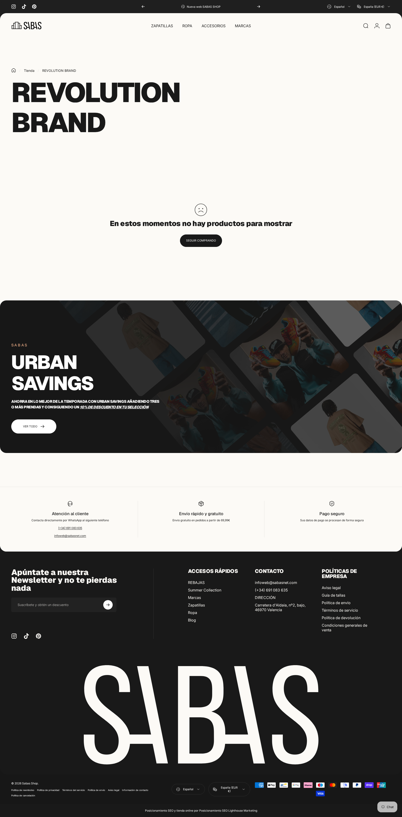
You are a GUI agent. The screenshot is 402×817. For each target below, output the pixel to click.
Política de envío (336, 602)
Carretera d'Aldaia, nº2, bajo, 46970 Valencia (280, 607)
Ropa (192, 612)
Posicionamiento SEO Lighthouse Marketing (228, 810)
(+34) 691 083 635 (70, 528)
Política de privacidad (48, 790)
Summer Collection (204, 590)
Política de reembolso (22, 790)
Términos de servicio (340, 610)
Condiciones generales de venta (344, 627)
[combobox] (339, 6)
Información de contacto (135, 790)
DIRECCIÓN (265, 597)
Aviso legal (331, 587)
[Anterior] (143, 6)
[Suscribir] (108, 605)
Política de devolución (341, 617)
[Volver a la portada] (13, 70)
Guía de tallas (333, 595)
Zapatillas (196, 605)
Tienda (29, 71)
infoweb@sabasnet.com (70, 535)
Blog (192, 620)
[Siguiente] (258, 6)
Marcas (194, 597)
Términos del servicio (73, 790)
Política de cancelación (23, 795)
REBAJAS (196, 582)
